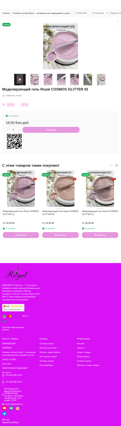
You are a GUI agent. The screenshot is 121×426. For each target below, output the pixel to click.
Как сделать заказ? (48, 356)
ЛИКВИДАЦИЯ (8, 343)
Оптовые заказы (47, 361)
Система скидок (47, 343)
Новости (80, 348)
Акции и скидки (84, 352)
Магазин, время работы (50, 352)
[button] (111, 165)
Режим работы (83, 356)
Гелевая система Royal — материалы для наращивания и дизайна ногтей (46, 13)
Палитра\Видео (46, 365)
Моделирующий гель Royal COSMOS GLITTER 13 (100, 212)
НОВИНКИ (7, 348)
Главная (5, 13)
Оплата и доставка (48, 348)
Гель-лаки (6, 364)
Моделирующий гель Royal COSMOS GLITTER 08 (60, 212)
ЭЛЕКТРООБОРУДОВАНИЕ (14, 368)
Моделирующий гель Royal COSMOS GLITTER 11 (21, 212)
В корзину (51, 129)
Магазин (80, 343)
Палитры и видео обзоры (88, 365)
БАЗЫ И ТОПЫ (9, 359)
